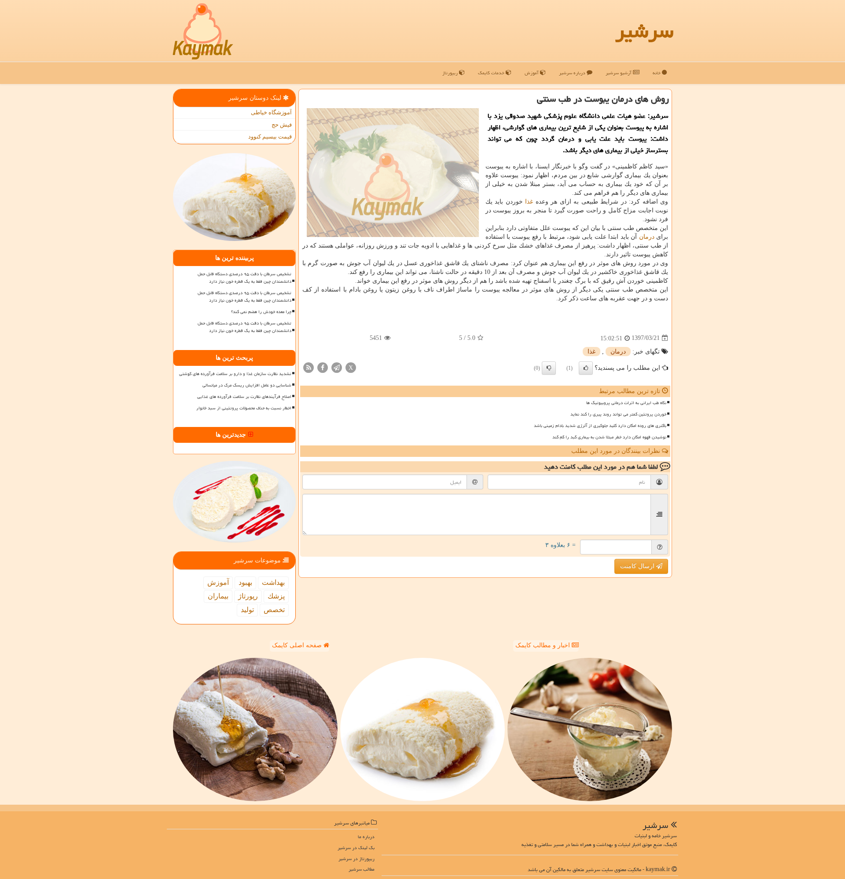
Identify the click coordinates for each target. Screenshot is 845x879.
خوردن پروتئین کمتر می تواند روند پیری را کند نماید (618, 414)
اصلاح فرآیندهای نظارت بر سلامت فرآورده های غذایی (244, 396)
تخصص (274, 609)
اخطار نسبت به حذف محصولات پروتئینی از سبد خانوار (243, 408)
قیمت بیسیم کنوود (270, 136)
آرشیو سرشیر (619, 72)
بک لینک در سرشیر (356, 847)
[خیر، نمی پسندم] (549, 368)
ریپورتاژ (450, 72)
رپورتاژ (248, 596)
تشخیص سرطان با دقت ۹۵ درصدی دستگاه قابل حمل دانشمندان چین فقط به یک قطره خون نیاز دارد (244, 278)
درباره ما (366, 836)
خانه (657, 72)
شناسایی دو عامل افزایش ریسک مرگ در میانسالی (246, 385)
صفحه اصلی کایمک (297, 645)
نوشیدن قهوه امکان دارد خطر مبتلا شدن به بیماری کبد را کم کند (609, 437)
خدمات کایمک (492, 72)
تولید (247, 609)
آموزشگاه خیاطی (271, 112)
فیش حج (282, 124)
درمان (646, 236)
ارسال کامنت (638, 566)
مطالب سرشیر (362, 869)
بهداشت (273, 582)
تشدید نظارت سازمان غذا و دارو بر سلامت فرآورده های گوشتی (235, 373)
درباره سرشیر (573, 72)
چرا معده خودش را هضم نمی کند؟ (261, 311)
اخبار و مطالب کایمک (543, 645)
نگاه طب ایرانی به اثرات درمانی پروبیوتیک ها (626, 402)
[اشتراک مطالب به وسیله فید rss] (308, 367)
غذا (529, 201)
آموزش (532, 72)
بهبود (245, 582)
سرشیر (644, 31)
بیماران (218, 596)
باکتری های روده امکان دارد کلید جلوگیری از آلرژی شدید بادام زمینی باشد (600, 425)
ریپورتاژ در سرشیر (356, 858)
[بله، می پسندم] (586, 368)
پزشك (276, 596)
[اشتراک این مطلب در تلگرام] (337, 367)
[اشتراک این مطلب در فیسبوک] (322, 367)
